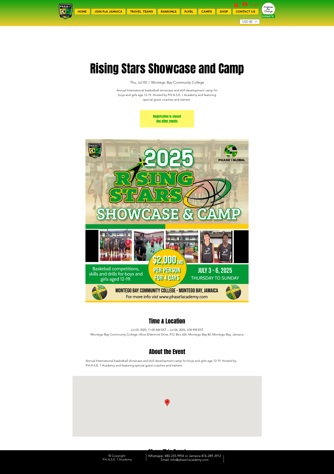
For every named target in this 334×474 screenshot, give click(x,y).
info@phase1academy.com (189, 460)
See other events (167, 121)
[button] (236, 4)
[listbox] (250, 21)
